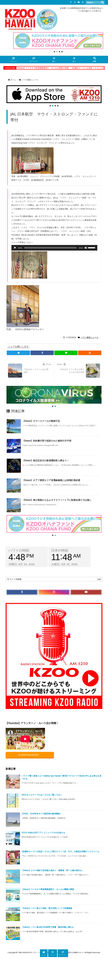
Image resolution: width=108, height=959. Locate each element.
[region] (58, 42)
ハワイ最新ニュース (30, 79)
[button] (58, 40)
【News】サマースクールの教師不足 (41, 420)
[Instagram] (75, 2)
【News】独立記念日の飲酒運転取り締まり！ (45, 460)
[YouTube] (79, 2)
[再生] (15, 247)
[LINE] (65, 353)
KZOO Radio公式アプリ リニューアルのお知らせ (43, 832)
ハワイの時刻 (18, 550)
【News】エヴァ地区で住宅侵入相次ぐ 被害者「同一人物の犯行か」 (53, 870)
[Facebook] (71, 2)
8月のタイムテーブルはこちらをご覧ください (42, 794)
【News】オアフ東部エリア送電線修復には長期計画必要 (51, 480)
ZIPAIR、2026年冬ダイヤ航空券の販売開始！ (42, 813)
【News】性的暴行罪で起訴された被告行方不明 (46, 440)
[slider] (92, 247)
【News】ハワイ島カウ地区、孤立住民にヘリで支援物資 (47, 908)
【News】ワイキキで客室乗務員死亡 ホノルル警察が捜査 (27, 68)
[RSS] (83, 2)
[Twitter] (18, 353)
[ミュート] (85, 247)
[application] (54, 248)
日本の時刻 (59, 550)
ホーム (13, 79)
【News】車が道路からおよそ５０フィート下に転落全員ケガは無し (57, 499)
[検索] (102, 2)
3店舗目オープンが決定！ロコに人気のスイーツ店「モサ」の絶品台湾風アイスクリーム (61, 851)
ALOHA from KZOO (28, 754)
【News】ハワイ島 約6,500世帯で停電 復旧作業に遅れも (48, 927)
